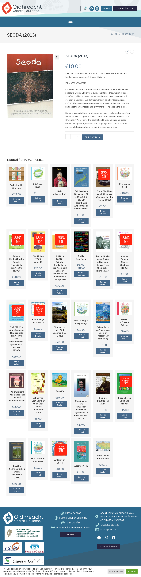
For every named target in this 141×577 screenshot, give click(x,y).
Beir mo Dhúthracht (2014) (103, 401)
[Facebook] (91, 8)
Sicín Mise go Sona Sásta (38, 321)
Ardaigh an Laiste (59, 461)
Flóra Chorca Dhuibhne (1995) (124, 401)
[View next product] (132, 52)
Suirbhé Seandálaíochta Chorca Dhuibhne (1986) (17, 472)
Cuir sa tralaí (93, 137)
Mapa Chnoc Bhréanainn (103, 457)
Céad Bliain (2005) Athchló (38, 259)
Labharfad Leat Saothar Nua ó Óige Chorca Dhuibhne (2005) (38, 405)
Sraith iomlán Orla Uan (16, 186)
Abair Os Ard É (81, 466)
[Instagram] (97, 8)
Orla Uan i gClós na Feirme (124, 322)
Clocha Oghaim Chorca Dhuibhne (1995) (124, 262)
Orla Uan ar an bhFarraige (38, 460)
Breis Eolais (60, 202)
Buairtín (60, 391)
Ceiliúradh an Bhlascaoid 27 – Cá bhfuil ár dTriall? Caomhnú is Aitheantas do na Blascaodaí (81, 200)
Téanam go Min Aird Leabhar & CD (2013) (59, 331)
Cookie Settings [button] (116, 571)
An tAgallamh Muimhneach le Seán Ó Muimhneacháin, (17, 396)
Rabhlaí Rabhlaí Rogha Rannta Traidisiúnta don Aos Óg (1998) (16, 263)
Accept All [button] (132, 571)
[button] (70, 21)
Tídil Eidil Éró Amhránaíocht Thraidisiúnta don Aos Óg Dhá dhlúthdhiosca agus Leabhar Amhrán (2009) (16, 338)
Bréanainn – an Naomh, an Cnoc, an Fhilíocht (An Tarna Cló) (103, 333)
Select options (81, 274)
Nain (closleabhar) (59, 192)
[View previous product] (127, 52)
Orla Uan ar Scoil (124, 185)
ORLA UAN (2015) (38, 185)
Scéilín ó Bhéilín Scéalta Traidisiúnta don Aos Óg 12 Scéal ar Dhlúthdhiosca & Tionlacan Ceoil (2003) (60, 268)
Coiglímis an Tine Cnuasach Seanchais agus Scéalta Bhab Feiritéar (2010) (81, 409)
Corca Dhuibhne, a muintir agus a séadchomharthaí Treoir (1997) (104, 195)
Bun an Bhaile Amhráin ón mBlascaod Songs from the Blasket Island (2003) (103, 263)
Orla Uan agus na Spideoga (81, 322)
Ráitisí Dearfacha (81, 257)
